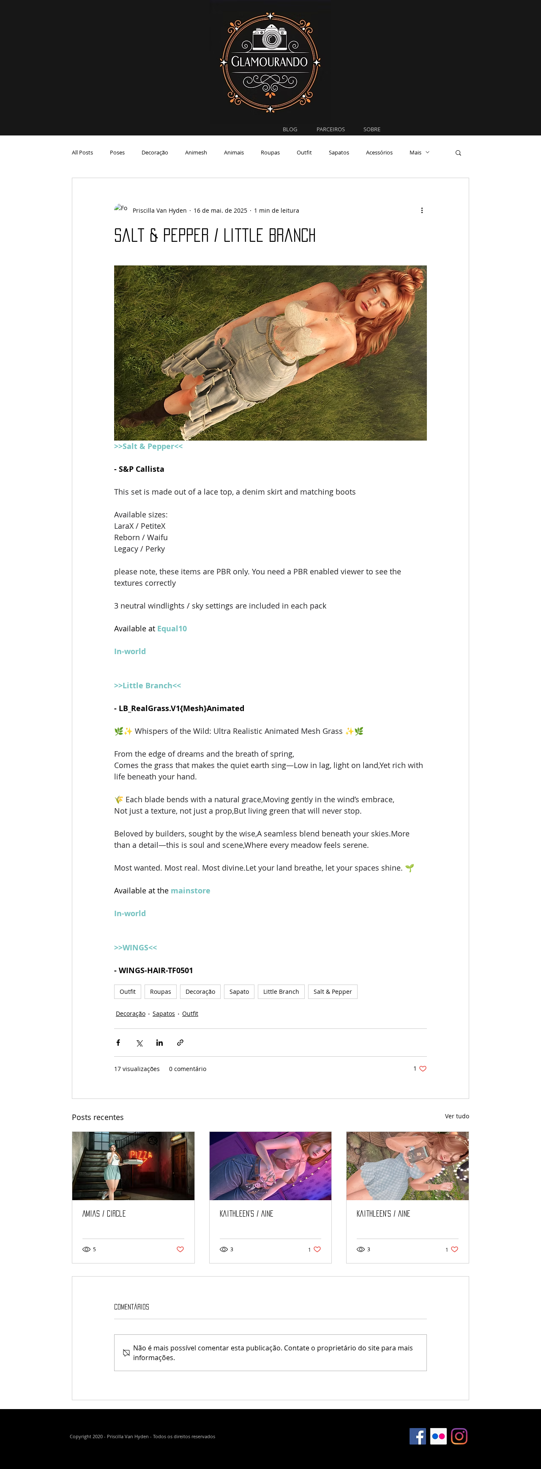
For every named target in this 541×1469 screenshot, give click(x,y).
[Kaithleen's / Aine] (271, 1166)
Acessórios (379, 152)
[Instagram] (459, 1436)
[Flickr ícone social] (438, 1436)
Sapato (239, 991)
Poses (117, 152)
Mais (415, 152)
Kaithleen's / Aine (246, 1214)
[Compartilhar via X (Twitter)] (139, 1043)
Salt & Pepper (333, 991)
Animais (234, 152)
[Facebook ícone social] (418, 1436)
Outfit (304, 152)
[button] (458, 152)
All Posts (82, 152)
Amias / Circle (104, 1214)
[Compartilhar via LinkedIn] (160, 1043)
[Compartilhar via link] (180, 1043)
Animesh (196, 152)
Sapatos (339, 152)
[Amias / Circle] (133, 1166)
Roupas (270, 152)
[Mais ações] (422, 210)
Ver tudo (457, 1116)
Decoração (155, 152)
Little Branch (281, 991)
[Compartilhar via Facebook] (118, 1043)
